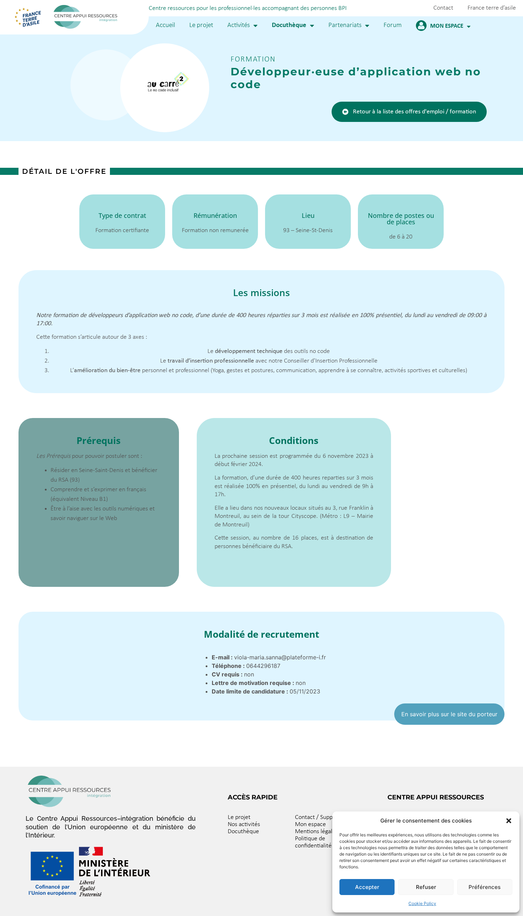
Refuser (426, 887)
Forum (393, 25)
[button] (508, 820)
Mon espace (446, 26)
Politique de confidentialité (313, 842)
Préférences (485, 887)
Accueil (165, 25)
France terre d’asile (491, 8)
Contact (443, 8)
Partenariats (344, 25)
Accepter (367, 887)
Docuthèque (289, 25)
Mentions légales (316, 831)
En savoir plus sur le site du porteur (449, 714)
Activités (238, 25)
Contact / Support (317, 817)
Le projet (201, 25)
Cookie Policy (422, 903)
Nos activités (244, 824)
